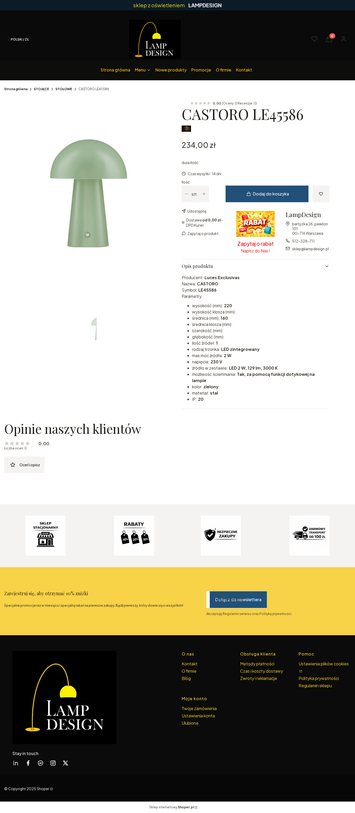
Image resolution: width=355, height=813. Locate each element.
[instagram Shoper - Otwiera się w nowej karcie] (53, 763)
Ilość (186, 182)
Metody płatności (257, 663)
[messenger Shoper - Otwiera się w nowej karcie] (40, 763)
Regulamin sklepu (315, 685)
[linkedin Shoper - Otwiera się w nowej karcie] (15, 763)
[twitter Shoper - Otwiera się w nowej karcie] (65, 763)
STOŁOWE (63, 89)
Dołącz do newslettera (238, 599)
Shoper (43, 788)
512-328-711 (303, 241)
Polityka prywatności (319, 678)
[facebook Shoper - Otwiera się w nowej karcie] (28, 763)
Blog (186, 678)
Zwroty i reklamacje (258, 678)
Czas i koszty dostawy (261, 671)
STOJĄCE (41, 89)
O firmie (189, 671)
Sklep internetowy (171, 807)
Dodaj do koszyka (271, 193)
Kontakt (190, 663)
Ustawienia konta (198, 715)
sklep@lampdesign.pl (310, 248)
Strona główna (16, 89)
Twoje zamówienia (199, 708)
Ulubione (190, 723)
